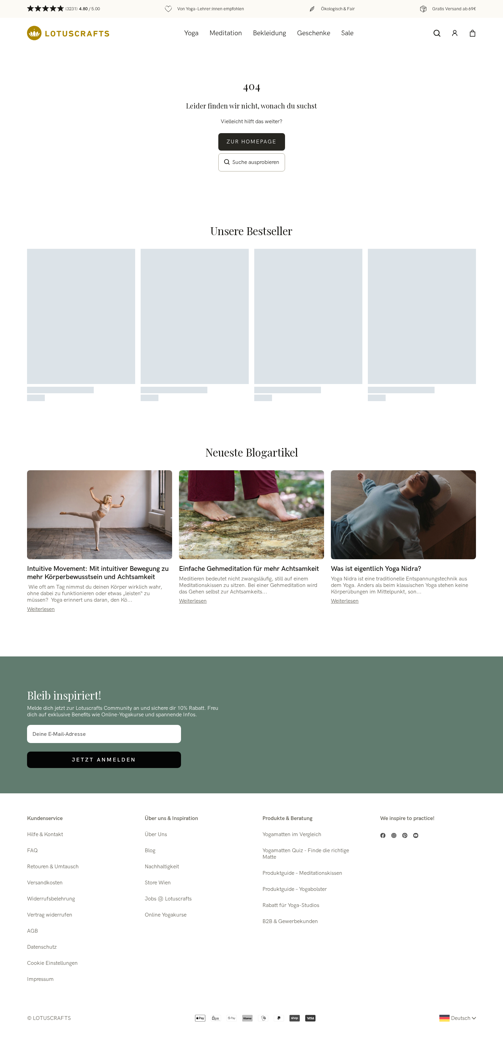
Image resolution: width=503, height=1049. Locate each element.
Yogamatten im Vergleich (291, 834)
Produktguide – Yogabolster (294, 889)
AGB (32, 931)
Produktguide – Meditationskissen (302, 873)
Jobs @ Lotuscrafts (168, 899)
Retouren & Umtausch (53, 866)
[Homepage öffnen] (68, 33)
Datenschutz (42, 947)
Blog (150, 850)
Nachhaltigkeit (162, 866)
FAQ (32, 850)
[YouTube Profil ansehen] (415, 835)
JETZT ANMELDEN (104, 759)
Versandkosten (45, 883)
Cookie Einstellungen (52, 963)
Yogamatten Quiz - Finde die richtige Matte (305, 853)
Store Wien (158, 883)
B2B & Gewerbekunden (290, 921)
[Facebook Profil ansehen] (383, 835)
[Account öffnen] (455, 33)
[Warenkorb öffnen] (472, 33)
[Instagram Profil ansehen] (394, 835)
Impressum (40, 979)
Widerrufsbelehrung (51, 899)
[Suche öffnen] (437, 33)
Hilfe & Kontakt (45, 834)
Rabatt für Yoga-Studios (290, 905)
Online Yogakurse (165, 915)
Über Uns (156, 834)
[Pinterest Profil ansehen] (405, 835)
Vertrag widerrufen (49, 915)
